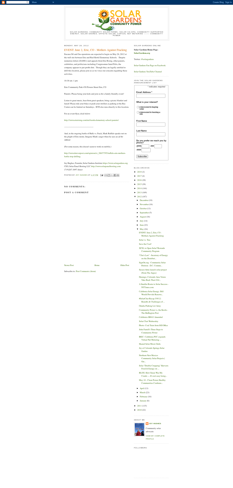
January (143, 400)
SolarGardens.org (142, 52)
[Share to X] (111, 175)
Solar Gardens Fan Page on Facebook (150, 65)
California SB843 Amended (151, 317)
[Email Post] (101, 175)
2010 (139, 409)
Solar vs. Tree (144, 239)
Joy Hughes (155, 423)
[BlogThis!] (108, 175)
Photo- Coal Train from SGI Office (153, 325)
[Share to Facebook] (114, 175)
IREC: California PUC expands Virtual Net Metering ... (152, 338)
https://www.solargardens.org (115, 163)
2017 (139, 175)
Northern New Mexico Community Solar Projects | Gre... (152, 358)
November (144, 204)
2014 (139, 188)
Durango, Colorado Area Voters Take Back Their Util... (152, 278)
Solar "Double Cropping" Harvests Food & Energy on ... (153, 367)
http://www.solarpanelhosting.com (106, 166)
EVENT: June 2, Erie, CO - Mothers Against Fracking (151, 234)
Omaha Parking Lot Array (150, 305)
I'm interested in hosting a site (149, 113)
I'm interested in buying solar (148, 108)
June (142, 224)
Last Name (141, 131)
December (144, 200)
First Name (141, 121)
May (142, 229)
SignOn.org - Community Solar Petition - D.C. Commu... (152, 264)
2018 (139, 171)
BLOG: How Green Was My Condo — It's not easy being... (153, 374)
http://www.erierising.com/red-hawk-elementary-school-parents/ (91, 120)
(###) (139, 146)
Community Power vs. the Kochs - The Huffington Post (153, 311)
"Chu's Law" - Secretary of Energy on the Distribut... (153, 257)
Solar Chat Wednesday (148, 321)
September (144, 212)
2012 (139, 196)
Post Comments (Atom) (86, 271)
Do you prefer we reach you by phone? (151, 142)
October (143, 208)
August (143, 216)
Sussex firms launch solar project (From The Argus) (153, 271)
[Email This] (105, 175)
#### (139, 150)
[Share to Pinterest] (118, 175)
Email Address (144, 92)
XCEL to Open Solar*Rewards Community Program (152, 250)
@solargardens (147, 59)
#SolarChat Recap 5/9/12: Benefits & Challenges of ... (152, 300)
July (142, 220)
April (142, 388)
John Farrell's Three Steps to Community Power (151, 331)
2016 (139, 180)
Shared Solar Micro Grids (150, 343)
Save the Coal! (145, 243)
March (143, 392)
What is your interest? (147, 102)
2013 (139, 192)
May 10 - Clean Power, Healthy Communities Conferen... (152, 382)
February (144, 396)
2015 (139, 184)
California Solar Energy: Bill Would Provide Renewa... (151, 293)
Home (97, 265)
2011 (139, 405)
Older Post (124, 265)
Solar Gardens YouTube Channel (148, 71)
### (152, 146)
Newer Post (69, 265)
